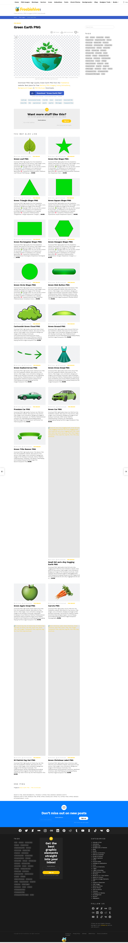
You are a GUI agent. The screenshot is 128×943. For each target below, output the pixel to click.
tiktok (110, 68)
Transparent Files (68, 103)
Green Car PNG (55, 409)
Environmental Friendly (34, 100)
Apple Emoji (90, 40)
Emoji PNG (107, 47)
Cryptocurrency (91, 47)
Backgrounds (87, 2)
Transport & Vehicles (99, 893)
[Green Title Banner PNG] (30, 436)
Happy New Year (104, 55)
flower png (96, 50)
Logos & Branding (98, 870)
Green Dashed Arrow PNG (25, 368)
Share (16, 37)
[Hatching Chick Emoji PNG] (126, 471)
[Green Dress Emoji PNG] (64, 354)
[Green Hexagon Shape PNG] (64, 228)
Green (51, 100)
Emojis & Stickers (98, 856)
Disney (99, 47)
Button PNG (98, 42)
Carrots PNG (53, 606)
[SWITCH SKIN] (124, 2)
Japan (98, 60)
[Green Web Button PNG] (64, 272)
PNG (30, 103)
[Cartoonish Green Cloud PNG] (30, 313)
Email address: (42, 120)
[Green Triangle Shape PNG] (30, 187)
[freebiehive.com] (64, 939)
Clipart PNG (109, 45)
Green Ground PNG (56, 326)
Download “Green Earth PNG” (49, 93)
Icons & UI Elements (99, 866)
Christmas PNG (99, 45)
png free (51, 103)
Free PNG (45, 100)
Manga (104, 60)
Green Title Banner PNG (25, 449)
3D (87, 37)
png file (45, 103)
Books (115, 2)
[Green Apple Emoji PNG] (30, 592)
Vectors (43, 2)
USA (104, 74)
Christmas (89, 45)
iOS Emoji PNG (106, 58)
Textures (95, 891)
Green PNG (23, 103)
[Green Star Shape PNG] (64, 146)
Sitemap (84, 933)
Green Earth (58, 100)
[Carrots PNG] (64, 592)
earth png (23, 100)
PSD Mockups (40, 88)
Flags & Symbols (98, 858)
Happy (95, 55)
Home (17, 2)
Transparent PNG (103, 71)
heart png (89, 58)
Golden (89, 55)
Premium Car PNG (22, 409)
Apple (107, 37)
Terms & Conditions (102, 933)
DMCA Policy (92, 933)
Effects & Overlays (98, 854)
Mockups (35, 2)
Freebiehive (65, 83)
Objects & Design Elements (101, 879)
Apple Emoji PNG (100, 40)
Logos (94, 868)
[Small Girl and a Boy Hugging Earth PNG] (64, 492)
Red (105, 68)
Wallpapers (96, 898)
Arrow (109, 40)
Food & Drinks (97, 861)
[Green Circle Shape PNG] (30, 272)
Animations (58, 2)
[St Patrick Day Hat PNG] (30, 690)
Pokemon (98, 68)
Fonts (66, 2)
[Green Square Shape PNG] (64, 187)
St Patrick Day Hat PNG (24, 760)
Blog (96, 2)
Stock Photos (75, 2)
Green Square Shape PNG (59, 200)
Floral (88, 50)
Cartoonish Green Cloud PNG (27, 326)
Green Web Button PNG (58, 285)
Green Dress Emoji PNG (58, 368)
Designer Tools (105, 2)
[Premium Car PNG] (30, 396)
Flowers (104, 50)
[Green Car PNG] (64, 396)
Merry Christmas (91, 63)
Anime (92, 37)
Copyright (67, 935)
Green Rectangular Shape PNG (28, 242)
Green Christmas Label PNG (60, 760)
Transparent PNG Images (93, 74)
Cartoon (106, 42)
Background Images (25, 88)
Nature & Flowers (98, 877)
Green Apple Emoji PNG (24, 606)
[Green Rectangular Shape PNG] (30, 228)
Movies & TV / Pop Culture (100, 875)
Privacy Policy (76, 933)
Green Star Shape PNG (58, 159)
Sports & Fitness (98, 886)
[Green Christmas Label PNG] (64, 690)
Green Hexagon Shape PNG (60, 242)
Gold (105, 53)
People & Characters (99, 882)
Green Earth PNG (68, 100)
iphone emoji (90, 60)
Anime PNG (100, 37)
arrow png (89, 42)
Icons (50, 2)
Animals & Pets (97, 842)
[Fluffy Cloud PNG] (2, 471)
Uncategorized (97, 894)
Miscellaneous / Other (99, 872)
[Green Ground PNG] (64, 313)
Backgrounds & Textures (100, 847)
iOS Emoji (97, 58)
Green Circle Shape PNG (25, 285)
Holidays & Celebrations (100, 863)
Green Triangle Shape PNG (26, 200)
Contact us (104, 925)
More (33, 173)
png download (36, 103)
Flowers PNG (90, 53)
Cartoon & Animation (99, 853)
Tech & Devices (97, 889)
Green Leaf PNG (21, 159)
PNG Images (25, 2)
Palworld (100, 63)
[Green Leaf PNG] (30, 146)
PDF (94, 880)
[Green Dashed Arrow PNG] (30, 354)
